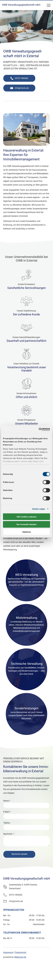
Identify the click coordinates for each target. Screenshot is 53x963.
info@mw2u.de (16, 901)
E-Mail (6, 812)
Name (6, 801)
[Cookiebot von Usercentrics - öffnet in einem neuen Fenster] (39, 429)
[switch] (46, 482)
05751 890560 (15, 895)
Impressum (8, 952)
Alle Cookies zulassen (26, 517)
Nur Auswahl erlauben (27, 524)
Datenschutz (20, 952)
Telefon (6, 823)
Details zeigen (38, 509)
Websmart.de (20, 957)
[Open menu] (48, 5)
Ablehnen (26, 532)
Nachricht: (8, 834)
